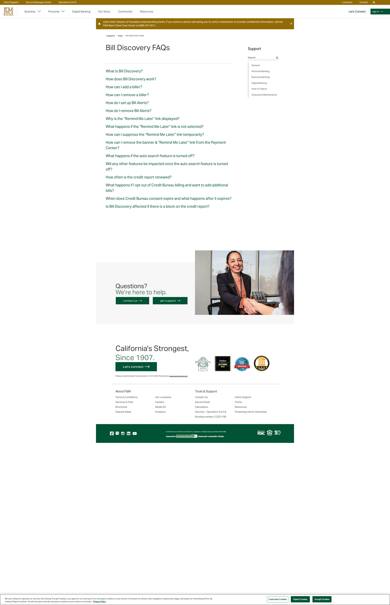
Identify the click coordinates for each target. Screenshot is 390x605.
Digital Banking (81, 11)
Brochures (121, 407)
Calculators (201, 407)
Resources (241, 407)
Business (30, 11)
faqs (120, 36)
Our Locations (163, 397)
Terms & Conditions (126, 397)
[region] (195, 599)
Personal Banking (260, 71)
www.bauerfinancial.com (178, 376)
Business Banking (261, 77)
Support (110, 36)
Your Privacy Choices (183, 436)
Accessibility (212, 436)
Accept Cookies (322, 599)
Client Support (11, 2)
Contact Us (201, 397)
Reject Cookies (300, 599)
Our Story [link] (104, 11)
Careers (159, 402)
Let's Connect (357, 11)
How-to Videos (259, 88)
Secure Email (202, 402)
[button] (291, 24)
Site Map (221, 436)
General (256, 65)
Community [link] (125, 11)
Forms (238, 402)
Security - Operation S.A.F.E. (211, 411)
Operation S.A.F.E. (68, 2)
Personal (53, 11)
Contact (364, 2)
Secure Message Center (38, 2)
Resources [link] (146, 11)
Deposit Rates (123, 411)
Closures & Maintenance (264, 94)
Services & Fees (124, 402)
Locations (347, 2)
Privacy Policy (171, 436)
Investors (160, 411)
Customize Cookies (278, 599)
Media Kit (160, 407)
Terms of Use (202, 436)
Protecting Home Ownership (251, 411)
